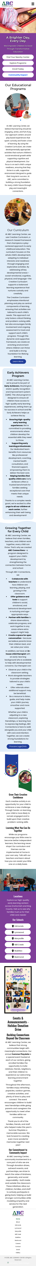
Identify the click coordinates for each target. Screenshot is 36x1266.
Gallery (18, 1253)
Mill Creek (18, 1234)
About (18, 1222)
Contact (18, 1246)
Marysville (18, 1231)
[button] (18, 361)
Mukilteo (18, 1237)
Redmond (18, 1240)
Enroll (18, 1250)
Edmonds (18, 1225)
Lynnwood (18, 1228)
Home (18, 1219)
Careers (18, 1243)
